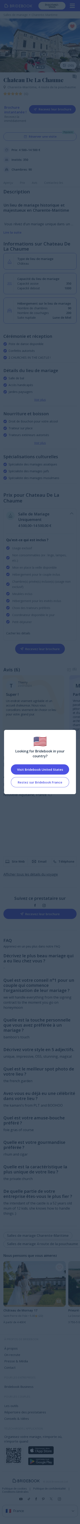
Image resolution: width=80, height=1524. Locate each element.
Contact (10, 1367)
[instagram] (44, 905)
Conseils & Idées (16, 1418)
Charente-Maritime (22, 87)
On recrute (12, 1355)
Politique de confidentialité (49, 1488)
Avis (34, 183)
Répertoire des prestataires (25, 1412)
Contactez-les (53, 183)
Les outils (11, 1406)
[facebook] (35, 905)
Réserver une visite (43, 136)
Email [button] (42, 861)
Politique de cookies (14, 1488)
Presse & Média (16, 1361)
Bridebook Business (18, 1386)
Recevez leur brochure (55, 109)
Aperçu (8, 183)
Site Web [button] (18, 861)
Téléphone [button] (66, 861)
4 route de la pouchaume (57, 87)
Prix (22, 183)
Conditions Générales (15, 1492)
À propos (11, 1348)
